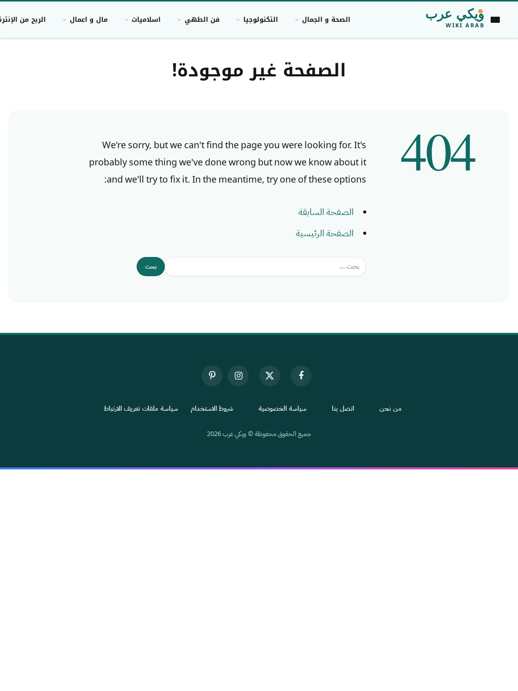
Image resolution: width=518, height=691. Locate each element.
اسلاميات (146, 20)
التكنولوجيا (260, 20)
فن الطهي (202, 20)
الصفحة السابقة (326, 212)
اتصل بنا (343, 408)
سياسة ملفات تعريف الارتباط (141, 408)
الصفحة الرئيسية (325, 233)
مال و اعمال (89, 20)
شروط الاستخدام (212, 408)
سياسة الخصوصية (282, 408)
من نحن (390, 408)
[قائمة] (495, 19)
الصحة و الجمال (326, 20)
